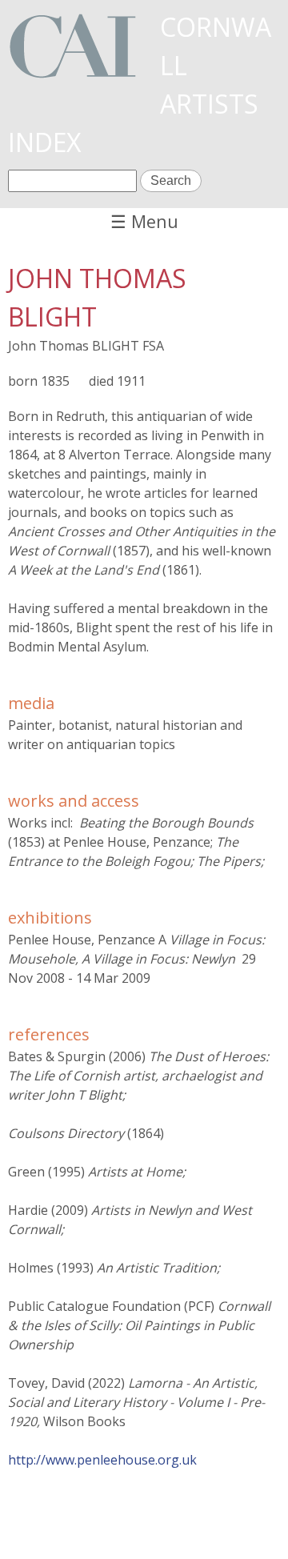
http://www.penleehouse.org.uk (102, 1460)
